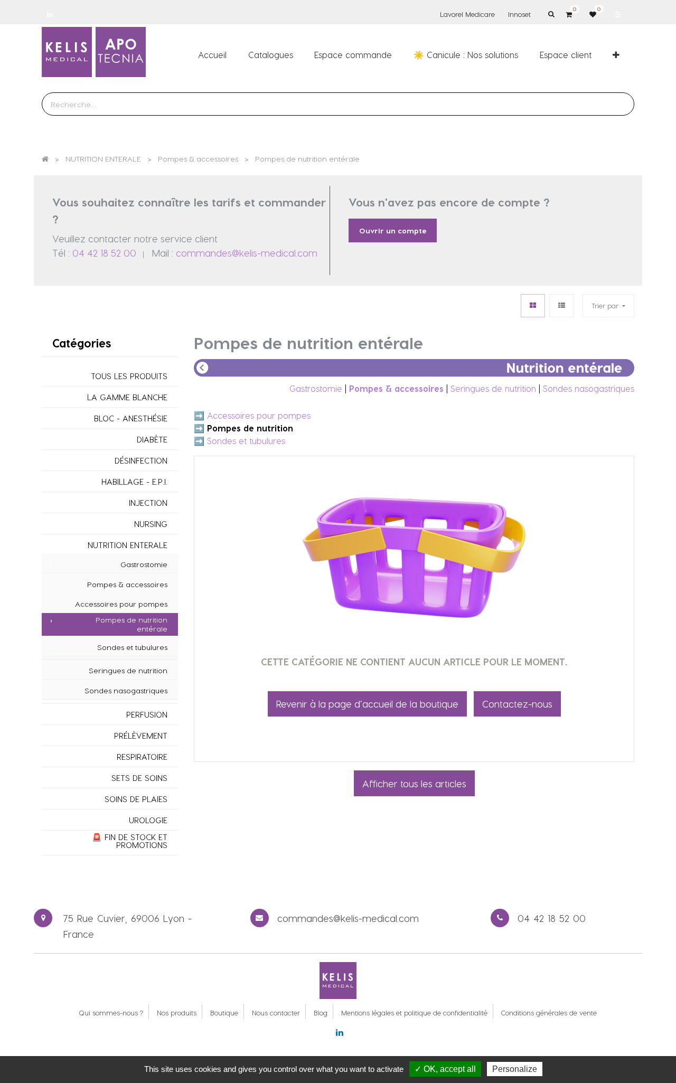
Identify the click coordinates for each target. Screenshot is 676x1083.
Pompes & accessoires (127, 584)
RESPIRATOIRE (142, 757)
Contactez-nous (517, 703)
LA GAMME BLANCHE (127, 397)
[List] (561, 305)
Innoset (519, 14)
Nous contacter (276, 1012)
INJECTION (148, 503)
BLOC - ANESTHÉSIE (130, 418)
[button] (616, 54)
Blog (320, 1012)
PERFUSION (146, 715)
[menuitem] (212, 54)
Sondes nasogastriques (125, 690)
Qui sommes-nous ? (111, 1012)
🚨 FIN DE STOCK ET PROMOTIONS (129, 841)
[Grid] (533, 305)
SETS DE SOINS (139, 778)
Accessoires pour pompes (121, 604)
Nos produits (176, 1012)
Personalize (514, 1069)
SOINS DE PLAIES (136, 799)
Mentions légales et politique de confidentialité (414, 1012)
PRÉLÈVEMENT (140, 736)
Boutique (224, 1012)
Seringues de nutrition (128, 670)
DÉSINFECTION (141, 461)
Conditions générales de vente (549, 1012)
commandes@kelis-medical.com (246, 252)
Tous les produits (129, 376)
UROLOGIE (148, 820)
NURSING (150, 524)
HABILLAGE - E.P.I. (134, 482)
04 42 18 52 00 (104, 252)
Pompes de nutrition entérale (131, 624)
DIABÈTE (152, 440)
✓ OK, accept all (445, 1069)
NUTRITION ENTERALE (127, 545)
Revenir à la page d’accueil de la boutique (367, 703)
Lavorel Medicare (467, 14)
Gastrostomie (143, 564)
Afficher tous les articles (414, 783)
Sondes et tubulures (132, 647)
